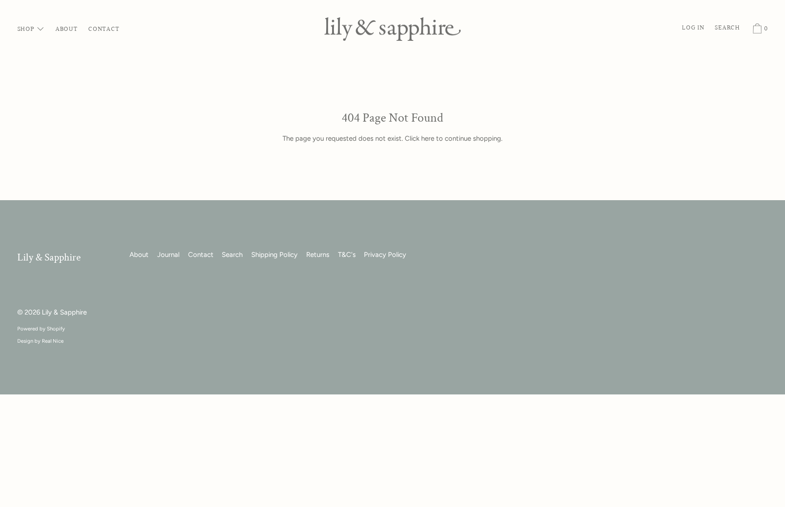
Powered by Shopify (41, 328)
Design (25, 341)
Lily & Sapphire (49, 257)
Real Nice (53, 341)
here (427, 138)
